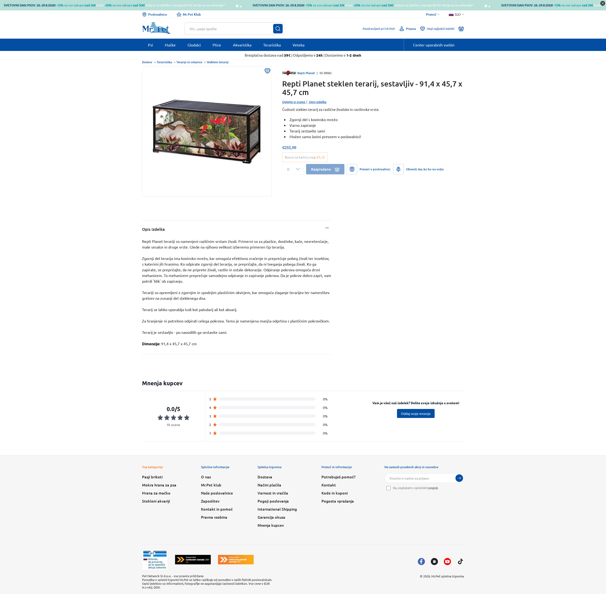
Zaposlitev (210, 500)
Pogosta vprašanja (337, 500)
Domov (147, 62)
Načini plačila (269, 484)
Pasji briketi (152, 476)
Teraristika (164, 62)
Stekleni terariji (218, 62)
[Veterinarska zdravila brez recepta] (155, 559)
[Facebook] (421, 561)
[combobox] (231, 28)
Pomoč (431, 14)
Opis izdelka (317, 102)
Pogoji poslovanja (273, 500)
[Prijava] (459, 478)
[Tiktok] (460, 561)
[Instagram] (434, 561)
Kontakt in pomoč (217, 509)
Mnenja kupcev (271, 525)
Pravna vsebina (214, 517)
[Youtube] (447, 561)
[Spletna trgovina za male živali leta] (193, 559)
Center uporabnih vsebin (433, 44)
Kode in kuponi (334, 492)
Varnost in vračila (273, 492)
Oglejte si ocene (293, 102)
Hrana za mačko (156, 492)
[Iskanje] (278, 28)
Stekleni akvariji (156, 500)
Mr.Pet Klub (192, 14)
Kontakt (328, 484)
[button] (293, 169)
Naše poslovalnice (217, 492)
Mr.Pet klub (211, 484)
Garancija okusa (271, 517)
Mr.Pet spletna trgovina (447, 576)
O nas (206, 476)
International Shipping (277, 509)
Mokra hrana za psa (159, 484)
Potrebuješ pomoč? (338, 476)
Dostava (265, 476)
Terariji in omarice (189, 62)
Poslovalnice (157, 14)
